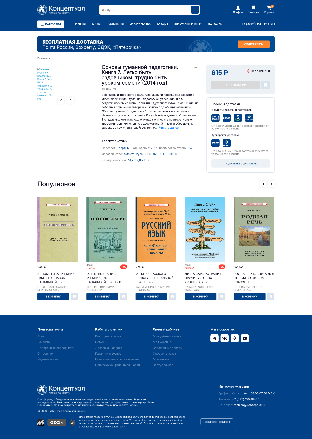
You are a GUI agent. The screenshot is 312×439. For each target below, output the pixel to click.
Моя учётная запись (167, 336)
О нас (41, 336)
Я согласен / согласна (217, 421)
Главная (42, 58)
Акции (96, 24)
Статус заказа (163, 365)
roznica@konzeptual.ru (249, 405)
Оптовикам (45, 353)
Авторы (162, 24)
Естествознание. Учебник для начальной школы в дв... (103, 278)
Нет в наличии (235, 85)
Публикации (115, 24)
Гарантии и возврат (109, 353)
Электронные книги (188, 24)
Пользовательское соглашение (117, 359)
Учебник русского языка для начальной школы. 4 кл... (155, 278)
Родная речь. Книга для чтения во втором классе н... (254, 278)
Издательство (140, 24)
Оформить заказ (164, 353)
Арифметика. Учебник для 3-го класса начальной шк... (55, 278)
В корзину (53, 296)
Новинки (80, 24)
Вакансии (44, 342)
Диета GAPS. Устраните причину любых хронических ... (204, 278)
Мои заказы (161, 359)
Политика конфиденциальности (117, 365)
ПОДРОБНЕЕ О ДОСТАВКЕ (241, 163)
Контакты (215, 24)
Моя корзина (162, 342)
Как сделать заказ (108, 336)
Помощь (101, 342)
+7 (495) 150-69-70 (258, 24)
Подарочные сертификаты (56, 348)
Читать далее (169, 127)
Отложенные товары (167, 348)
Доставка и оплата (108, 348)
